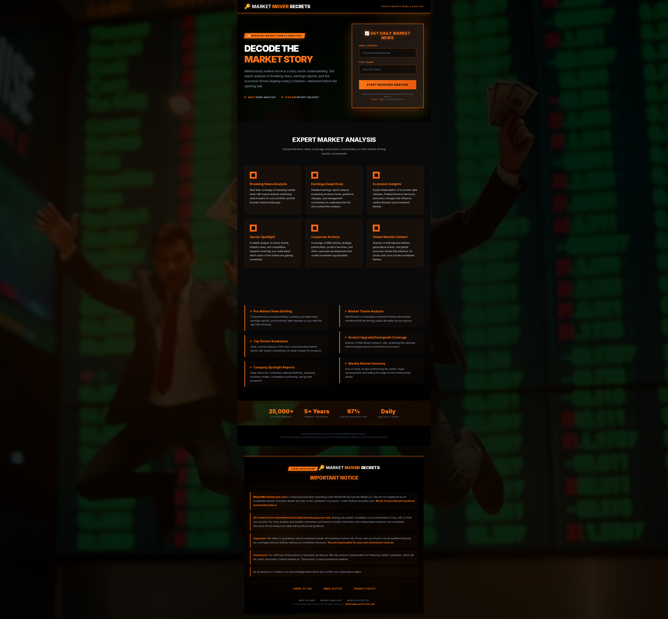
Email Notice (333, 588)
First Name (366, 62)
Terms (381, 99)
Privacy (374, 99)
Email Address (368, 45)
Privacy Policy (365, 588)
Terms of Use (302, 588)
